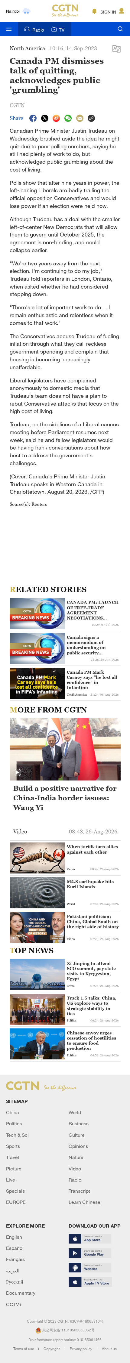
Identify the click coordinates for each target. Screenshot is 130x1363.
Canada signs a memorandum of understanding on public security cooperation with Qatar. (86, 645)
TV (61, 29)
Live (10, 1180)
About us (109, 1348)
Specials (15, 1191)
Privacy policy (81, 1348)
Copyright (52, 1348)
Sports (13, 1146)
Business (79, 1123)
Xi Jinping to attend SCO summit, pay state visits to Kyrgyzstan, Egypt (91, 971)
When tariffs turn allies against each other (92, 849)
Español (15, 1248)
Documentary (20, 1293)
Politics (14, 1123)
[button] (17, 772)
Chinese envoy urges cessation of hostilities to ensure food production (91, 1040)
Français (15, 1259)
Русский (14, 1282)
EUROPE (16, 1202)
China (12, 1112)
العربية (12, 1271)
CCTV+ (14, 1304)
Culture (77, 1135)
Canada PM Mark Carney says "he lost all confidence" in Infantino (92, 679)
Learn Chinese (84, 1202)
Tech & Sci (17, 1135)
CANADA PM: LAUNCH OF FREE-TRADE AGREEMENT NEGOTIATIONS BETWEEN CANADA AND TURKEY (93, 610)
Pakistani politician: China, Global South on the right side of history (93, 921)
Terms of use (24, 1348)
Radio (38, 29)
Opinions (78, 1146)
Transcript (79, 1191)
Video (75, 1169)
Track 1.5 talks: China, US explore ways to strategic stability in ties (91, 1005)
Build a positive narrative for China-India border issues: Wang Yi (65, 798)
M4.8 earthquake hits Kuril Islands (90, 884)
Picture (13, 1169)
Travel (12, 1157)
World (75, 1112)
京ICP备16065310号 (86, 1321)
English (14, 1237)
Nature (76, 1157)
